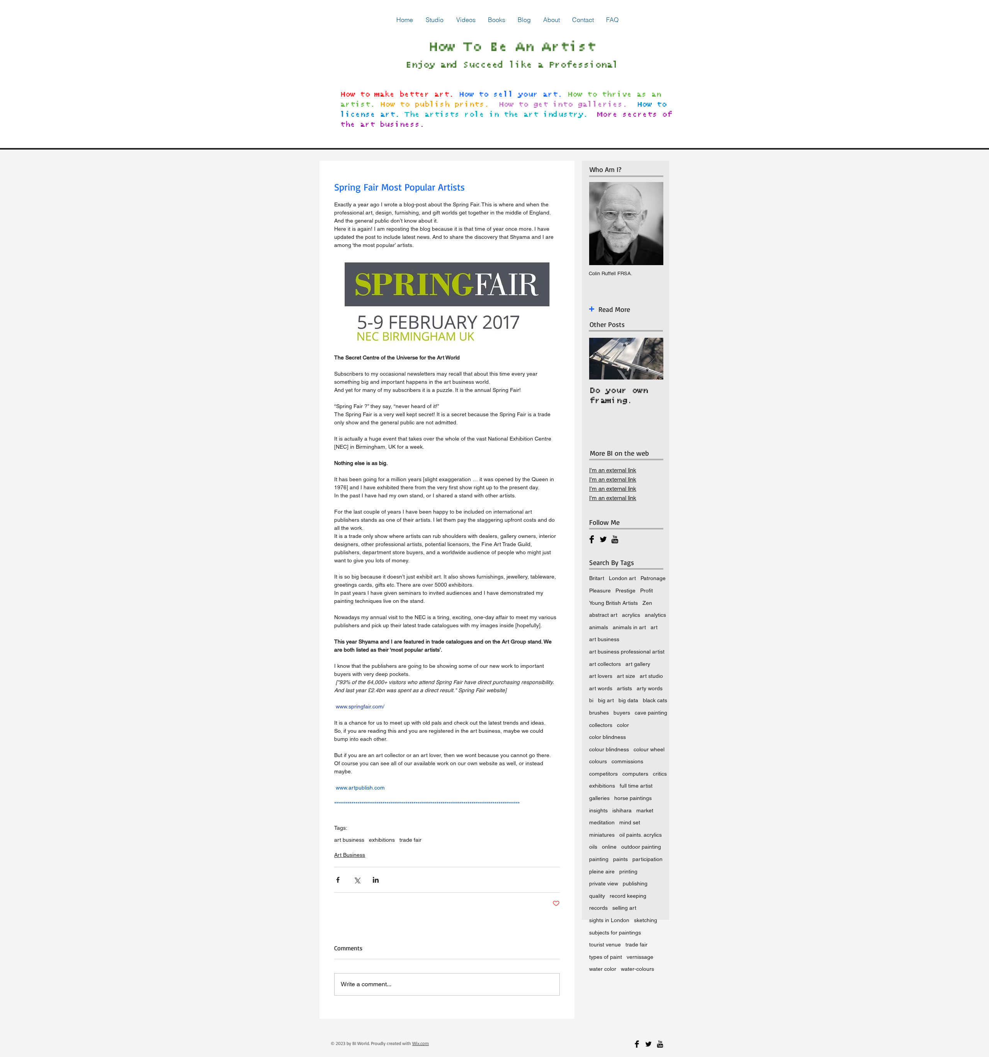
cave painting (651, 713)
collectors (600, 725)
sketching (645, 920)
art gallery (637, 664)
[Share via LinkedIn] (375, 879)
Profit (646, 590)
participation (647, 859)
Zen (647, 603)
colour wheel (649, 749)
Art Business (349, 855)
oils (593, 847)
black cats (655, 700)
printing (628, 871)
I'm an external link (612, 470)
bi (591, 700)
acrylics (631, 615)
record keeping (628, 896)
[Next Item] (650, 359)
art (654, 627)
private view (603, 883)
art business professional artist (626, 651)
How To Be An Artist (511, 47)
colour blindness (609, 749)
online (609, 847)
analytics (655, 615)
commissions (627, 761)
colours (598, 761)
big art (606, 700)
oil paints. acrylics (640, 835)
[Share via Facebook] (338, 879)
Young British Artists (613, 603)
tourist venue (605, 944)
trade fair (410, 840)
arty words (650, 688)
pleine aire (602, 871)
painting (598, 859)
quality (597, 896)
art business (349, 840)
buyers (621, 713)
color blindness (607, 737)
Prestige (625, 590)
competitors (603, 774)
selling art (624, 908)
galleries (599, 798)
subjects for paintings (615, 932)
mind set (629, 822)
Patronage (653, 578)
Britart (596, 578)
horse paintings (633, 798)
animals (598, 627)
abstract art (603, 615)
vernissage (640, 957)
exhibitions (382, 840)
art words (600, 688)
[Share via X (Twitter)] (356, 879)
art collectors (605, 664)
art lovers (600, 676)
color (623, 725)
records (598, 908)
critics (660, 774)
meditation (602, 822)
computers (635, 774)
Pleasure (600, 590)
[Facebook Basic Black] (592, 539)
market (644, 810)
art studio (651, 676)
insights (598, 810)
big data (628, 700)
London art (622, 578)
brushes (599, 713)
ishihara (622, 810)
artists (624, 688)
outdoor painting (641, 847)
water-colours (637, 969)
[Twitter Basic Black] (603, 539)
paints (620, 859)
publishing (635, 883)
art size (626, 676)
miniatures (602, 835)
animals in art (629, 627)
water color (602, 969)
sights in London (609, 920)
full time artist (636, 786)
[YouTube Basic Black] (615, 539)
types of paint (605, 957)
